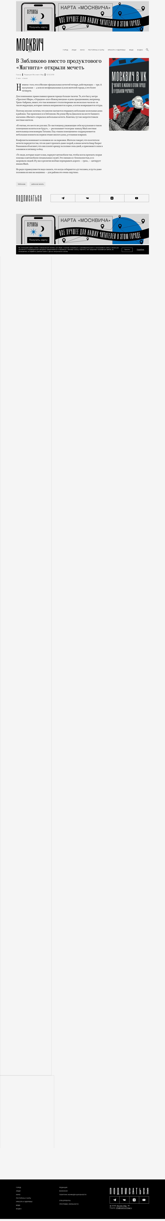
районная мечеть (37, 184)
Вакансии (63, 1191)
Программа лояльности (69, 1204)
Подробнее (140, 249)
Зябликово (21, 184)
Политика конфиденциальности (72, 1194)
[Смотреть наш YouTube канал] (136, 198)
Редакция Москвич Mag (34, 75)
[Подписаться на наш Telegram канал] (63, 198)
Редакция (63, 1187)
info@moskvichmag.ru (124, 1208)
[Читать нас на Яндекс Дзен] (112, 198)
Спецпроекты (65, 1200)
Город (18, 75)
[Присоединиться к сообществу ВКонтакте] (87, 198)
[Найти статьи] (147, 49)
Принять (127, 249)
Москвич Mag (122, 1206)
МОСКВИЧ (30, 44)
